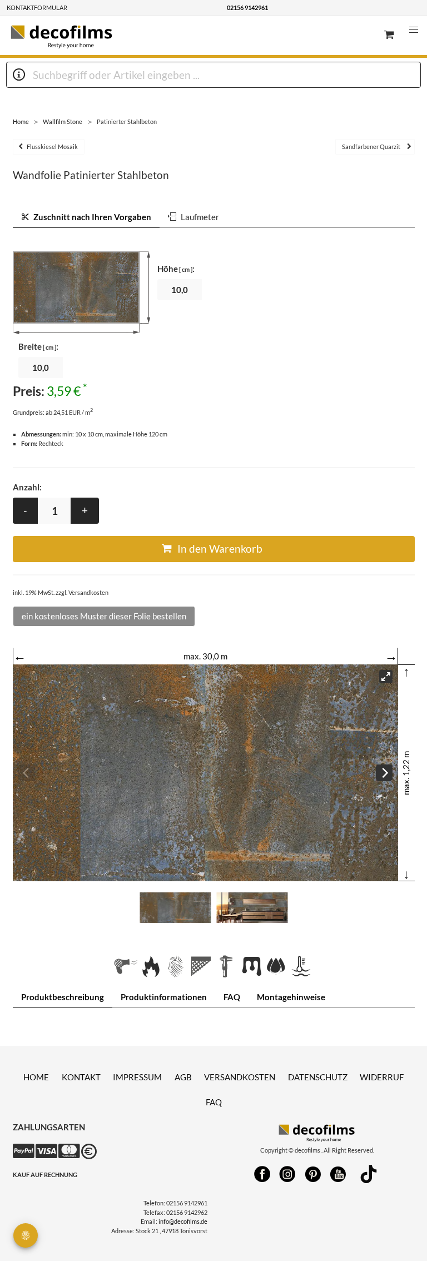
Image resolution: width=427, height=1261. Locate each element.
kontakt (81, 1077)
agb (183, 1077)
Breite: (38, 346)
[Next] (384, 772)
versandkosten (239, 1077)
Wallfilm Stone (62, 121)
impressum (137, 1077)
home (36, 1077)
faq (214, 1102)
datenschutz (317, 1077)
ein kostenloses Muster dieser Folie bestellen (104, 616)
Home (21, 121)
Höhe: (176, 269)
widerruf (382, 1077)
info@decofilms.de (182, 1221)
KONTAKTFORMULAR (37, 7)
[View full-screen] (386, 676)
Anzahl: (27, 487)
